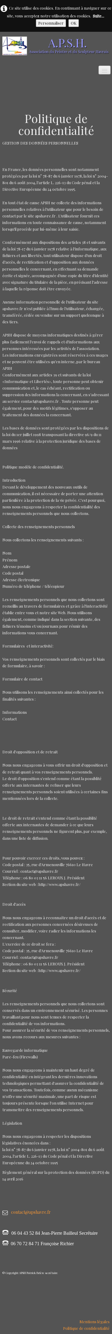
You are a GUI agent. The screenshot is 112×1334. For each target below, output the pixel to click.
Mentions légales (94, 1321)
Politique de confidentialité (86, 1328)
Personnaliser (51, 22)
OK (73, 22)
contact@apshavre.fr (31, 1212)
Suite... (98, 15)
